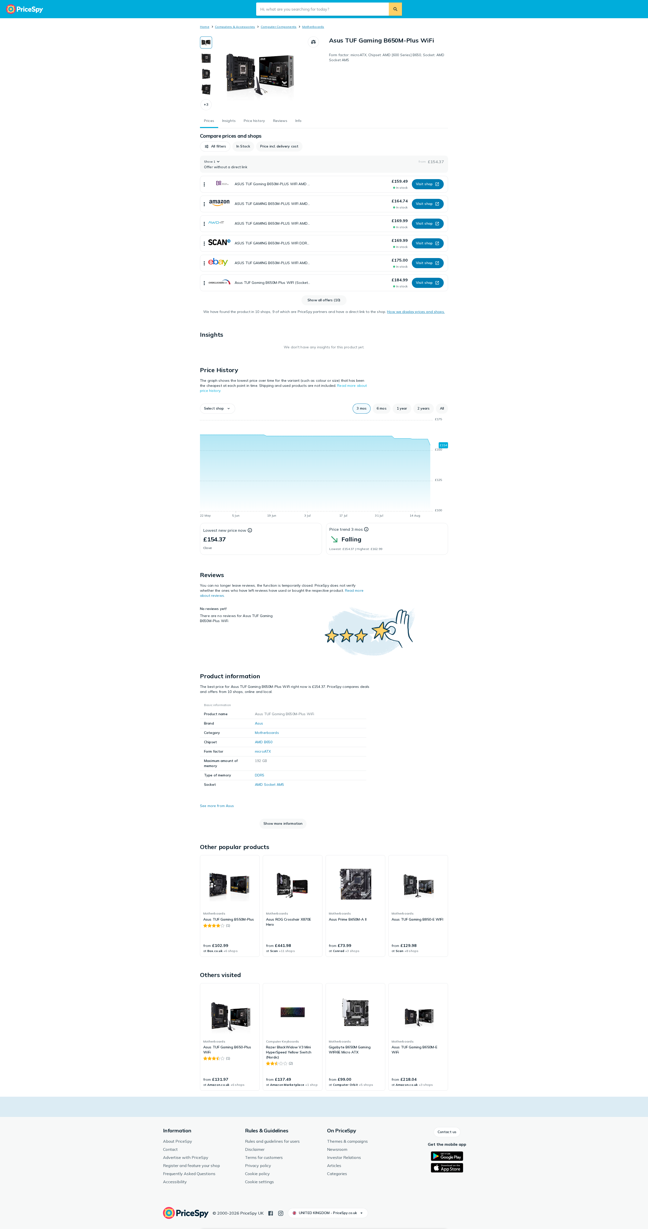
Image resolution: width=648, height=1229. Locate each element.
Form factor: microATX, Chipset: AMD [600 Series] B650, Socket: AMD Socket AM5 (386, 57)
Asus (259, 723)
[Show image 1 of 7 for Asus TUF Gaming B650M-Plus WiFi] (206, 42)
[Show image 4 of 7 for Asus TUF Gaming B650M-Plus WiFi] (206, 89)
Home (204, 27)
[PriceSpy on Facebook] (271, 1212)
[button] (206, 104)
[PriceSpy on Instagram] (281, 1212)
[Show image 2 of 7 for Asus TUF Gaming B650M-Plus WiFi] (206, 58)
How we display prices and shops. (415, 311)
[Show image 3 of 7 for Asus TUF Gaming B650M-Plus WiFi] (206, 74)
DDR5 (260, 775)
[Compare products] (313, 42)
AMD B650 (263, 742)
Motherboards (313, 27)
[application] (324, 468)
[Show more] (204, 184)
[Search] (395, 9)
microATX (263, 751)
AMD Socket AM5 (269, 784)
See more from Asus (217, 805)
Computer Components (279, 27)
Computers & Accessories (235, 27)
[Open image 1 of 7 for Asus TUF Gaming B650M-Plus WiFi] (260, 74)
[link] (230, 906)
